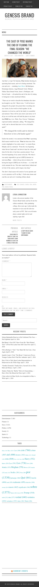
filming (27, 184)
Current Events (20, 571)
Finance (4, 422)
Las (12, 463)
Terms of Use (19, 6)
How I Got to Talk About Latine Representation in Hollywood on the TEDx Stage (17, 361)
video (20, 501)
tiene (20, 493)
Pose (3, 187)
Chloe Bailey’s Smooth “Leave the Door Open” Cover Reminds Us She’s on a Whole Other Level (12, 238)
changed (22, 184)
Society (4, 431)
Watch (28, 501)
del (11, 454)
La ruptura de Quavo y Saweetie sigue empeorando (27, 233)
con (26, 450)
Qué (26, 477)
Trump (29, 492)
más (7, 472)
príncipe (15, 478)
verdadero (11, 501)
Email (5, 288)
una (11, 497)
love (30, 463)
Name (4, 280)
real (10, 482)
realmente (19, 482)
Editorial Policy (27, 2)
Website (5, 297)
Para (23, 472)
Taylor (14, 493)
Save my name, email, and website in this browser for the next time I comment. (18, 309)
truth (5, 497)
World (11, 187)
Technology (5, 437)
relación (30, 482)
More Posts (17, 220)
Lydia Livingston (19, 56)
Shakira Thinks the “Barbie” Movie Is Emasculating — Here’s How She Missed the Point (18, 372)
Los (21, 463)
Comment (6, 261)
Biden (4, 450)
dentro (20, 455)
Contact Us (29, 6)
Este (16, 459)
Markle (6, 467)
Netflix (15, 472)
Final (31, 184)
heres (5, 463)
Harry (30, 458)
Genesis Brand (19, 15)
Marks (34, 184)
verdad (21, 497)
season (7, 187)
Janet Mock (21, 86)
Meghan (17, 467)
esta (9, 458)
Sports (4, 434)
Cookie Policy (16, 2)
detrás (29, 455)
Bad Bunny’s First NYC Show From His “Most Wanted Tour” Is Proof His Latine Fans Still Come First (18, 343)
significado (24, 487)
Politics (4, 428)
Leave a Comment (30, 56)
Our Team (6, 2)
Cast (18, 184)
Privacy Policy (8, 6)
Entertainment (8, 184)
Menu (4, 32)
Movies (27, 467)
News (3, 425)
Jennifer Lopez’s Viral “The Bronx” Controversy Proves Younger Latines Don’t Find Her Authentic (18, 356)
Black (10, 450)
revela (5, 487)
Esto (22, 459)
